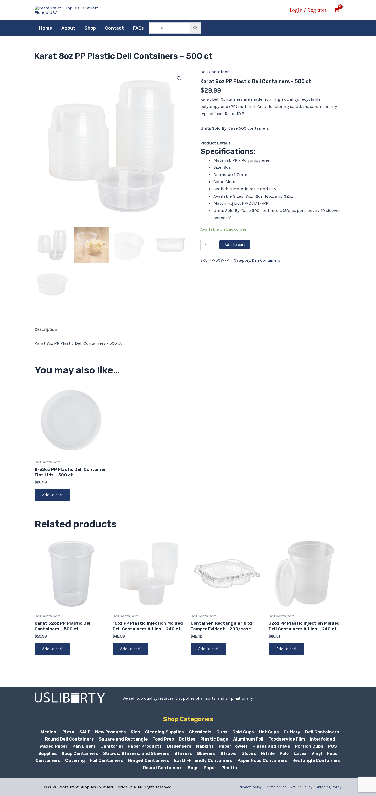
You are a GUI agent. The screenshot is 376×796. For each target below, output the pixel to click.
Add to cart (235, 244)
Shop (90, 28)
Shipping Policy (328, 787)
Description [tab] (46, 329)
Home (45, 28)
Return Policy (301, 787)
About (68, 28)
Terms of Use (275, 787)
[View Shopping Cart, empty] (336, 10)
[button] (179, 78)
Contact (114, 28)
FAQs (138, 28)
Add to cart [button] (52, 494)
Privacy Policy (250, 787)
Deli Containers (215, 71)
